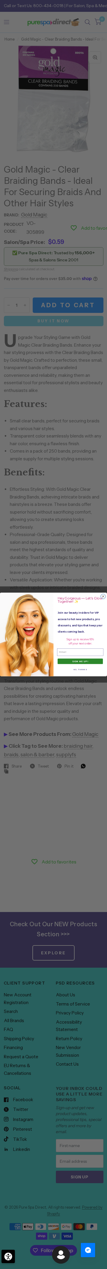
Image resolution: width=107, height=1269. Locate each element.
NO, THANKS (80, 669)
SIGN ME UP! (80, 661)
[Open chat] (88, 1250)
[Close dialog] (103, 596)
